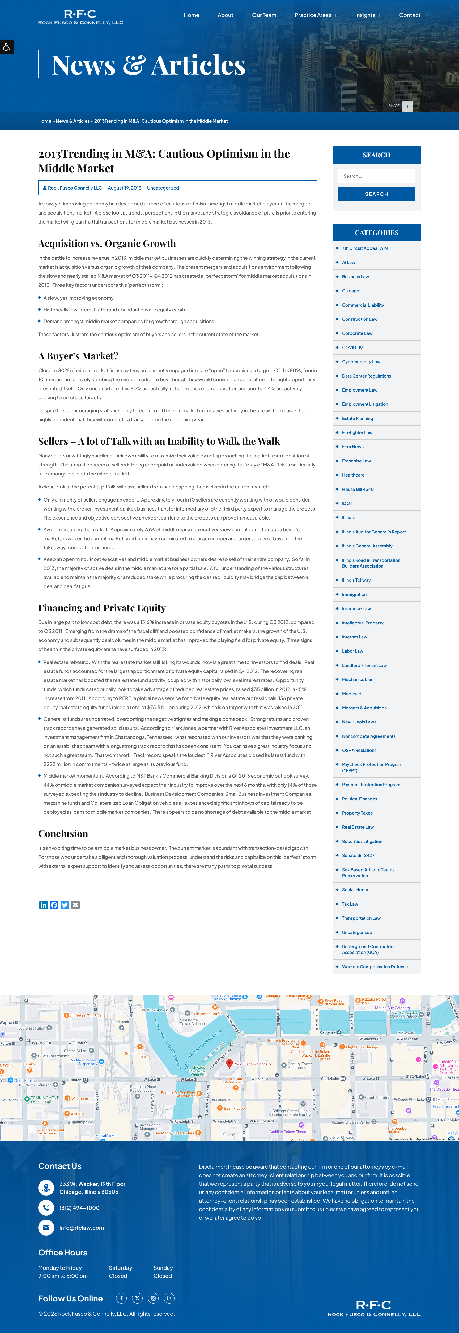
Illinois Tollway (356, 580)
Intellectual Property (363, 622)
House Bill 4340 (358, 489)
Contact (410, 14)
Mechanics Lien (357, 679)
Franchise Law (356, 461)
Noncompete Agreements (369, 736)
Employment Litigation (365, 404)
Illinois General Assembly (367, 545)
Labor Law (352, 651)
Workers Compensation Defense (375, 966)
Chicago (350, 290)
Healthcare (353, 475)
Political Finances (359, 798)
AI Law (348, 262)
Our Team (264, 14)
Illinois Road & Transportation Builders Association (371, 563)
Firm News (353, 446)
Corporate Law (357, 333)
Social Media (355, 889)
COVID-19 (352, 347)
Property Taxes (357, 813)
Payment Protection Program (371, 784)
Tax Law (350, 904)
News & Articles (73, 121)
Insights (365, 14)
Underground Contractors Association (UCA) (368, 949)
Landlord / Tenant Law (364, 665)
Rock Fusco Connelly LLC (75, 188)
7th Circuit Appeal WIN (365, 248)
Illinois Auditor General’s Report (374, 531)
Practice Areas (313, 14)
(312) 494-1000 (80, 1207)
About (225, 14)
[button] (7, 47)
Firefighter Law (357, 432)
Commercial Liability (363, 305)
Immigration (354, 594)
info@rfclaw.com (82, 1227)
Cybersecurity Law (361, 361)
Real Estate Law (358, 827)
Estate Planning (357, 418)
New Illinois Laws (359, 722)
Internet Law (354, 637)
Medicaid (352, 693)
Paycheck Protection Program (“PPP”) (372, 767)
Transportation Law (361, 918)
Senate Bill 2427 (358, 855)
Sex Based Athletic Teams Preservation (368, 872)
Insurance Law (356, 608)
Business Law (355, 276)
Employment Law (360, 390)
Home (191, 14)
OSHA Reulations (359, 750)
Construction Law (360, 319)
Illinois (348, 517)
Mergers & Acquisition (364, 707)
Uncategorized (163, 188)
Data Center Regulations (366, 376)
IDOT (347, 503)
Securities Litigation (362, 841)
